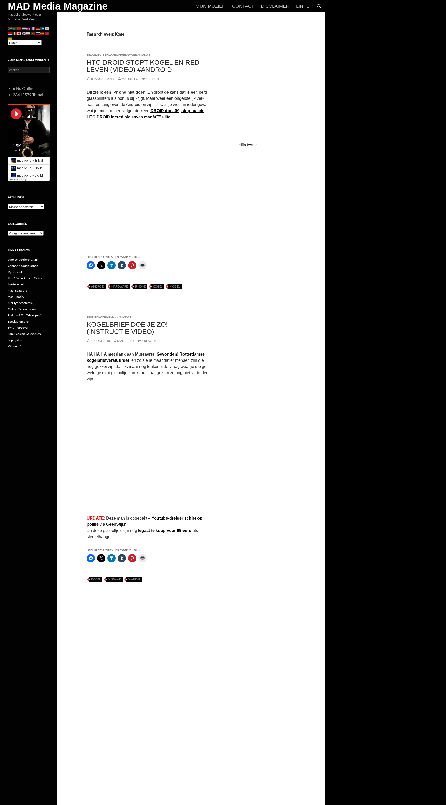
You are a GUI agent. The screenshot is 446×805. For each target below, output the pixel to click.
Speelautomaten (19, 321)
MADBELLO (130, 79)
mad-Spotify (16, 297)
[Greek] (42, 28)
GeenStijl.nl (117, 524)
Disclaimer (275, 6)
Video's (144, 54)
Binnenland (97, 316)
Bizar (91, 54)
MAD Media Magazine (58, 6)
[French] (33, 28)
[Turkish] (47, 33)
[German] (38, 28)
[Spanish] (42, 33)
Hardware (127, 54)
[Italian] (14, 33)
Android (97, 286)
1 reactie (153, 79)
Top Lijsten (15, 340)
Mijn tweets (247, 144)
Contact (243, 6)
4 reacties (150, 341)
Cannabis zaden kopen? (23, 266)
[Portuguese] (33, 33)
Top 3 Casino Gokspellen (24, 334)
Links (302, 6)
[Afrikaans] (10, 28)
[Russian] (38, 33)
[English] (28, 28)
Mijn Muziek (210, 6)
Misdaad (114, 579)
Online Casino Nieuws (22, 309)
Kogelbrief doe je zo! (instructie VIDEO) (127, 328)
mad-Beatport (17, 290)
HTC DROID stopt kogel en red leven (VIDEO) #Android (143, 66)
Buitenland (107, 54)
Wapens (134, 579)
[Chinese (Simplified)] (19, 28)
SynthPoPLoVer (18, 328)
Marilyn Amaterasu (21, 303)
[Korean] (24, 33)
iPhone (140, 286)
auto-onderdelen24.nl (23, 259)
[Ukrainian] (10, 38)
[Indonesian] (10, 33)
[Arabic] (14, 28)
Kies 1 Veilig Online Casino (25, 278)
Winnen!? (14, 346)
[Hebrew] (47, 28)
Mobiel (175, 286)
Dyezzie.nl (15, 272)
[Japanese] (19, 33)
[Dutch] (24, 28)
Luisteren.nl (16, 284)
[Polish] (28, 33)
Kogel (157, 286)
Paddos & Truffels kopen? (25, 315)
